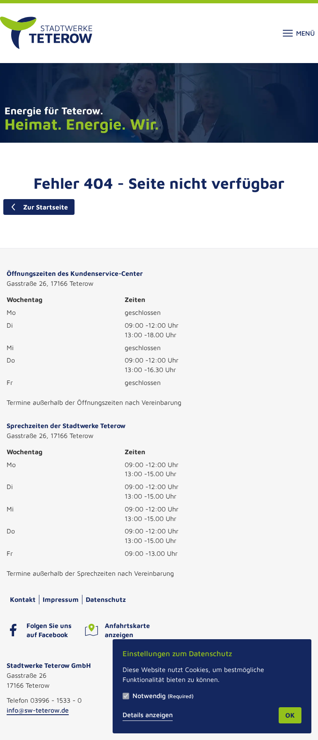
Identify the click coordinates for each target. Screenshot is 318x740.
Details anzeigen (148, 714)
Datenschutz (106, 599)
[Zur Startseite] (46, 33)
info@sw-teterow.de (38, 710)
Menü (305, 33)
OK (290, 715)
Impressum (61, 599)
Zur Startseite (45, 207)
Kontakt (23, 599)
